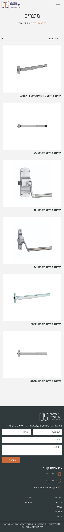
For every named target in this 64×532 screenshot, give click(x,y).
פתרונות (58, 511)
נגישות (24, 526)
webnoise (38, 526)
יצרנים (59, 507)
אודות (59, 516)
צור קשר (28, 502)
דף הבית (42, 23)
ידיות (33, 23)
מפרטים (28, 497)
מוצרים (59, 502)
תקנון (30, 526)
